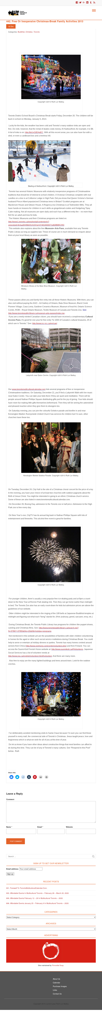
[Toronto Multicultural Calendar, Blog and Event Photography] (17, 12)
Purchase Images (60, 986)
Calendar (56, 982)
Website (69, 827)
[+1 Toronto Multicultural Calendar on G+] (84, 2)
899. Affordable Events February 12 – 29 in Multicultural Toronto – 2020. (34, 898)
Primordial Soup (57, 965)
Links (55, 990)
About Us (56, 979)
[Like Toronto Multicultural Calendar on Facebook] (77, 2)
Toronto (37, 32)
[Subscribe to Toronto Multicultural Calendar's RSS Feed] (94, 2)
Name (9, 827)
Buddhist (21, 32)
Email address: (12, 869)
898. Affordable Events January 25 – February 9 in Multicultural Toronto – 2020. (37, 903)
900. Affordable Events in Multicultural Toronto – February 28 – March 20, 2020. (37, 893)
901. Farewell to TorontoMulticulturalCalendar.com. (26, 888)
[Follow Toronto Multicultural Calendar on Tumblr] (91, 2)
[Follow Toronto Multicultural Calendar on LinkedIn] (87, 2)
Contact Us (57, 993)
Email (40, 827)
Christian (29, 32)
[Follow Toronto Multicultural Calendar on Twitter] (80, 2)
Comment (10, 799)
